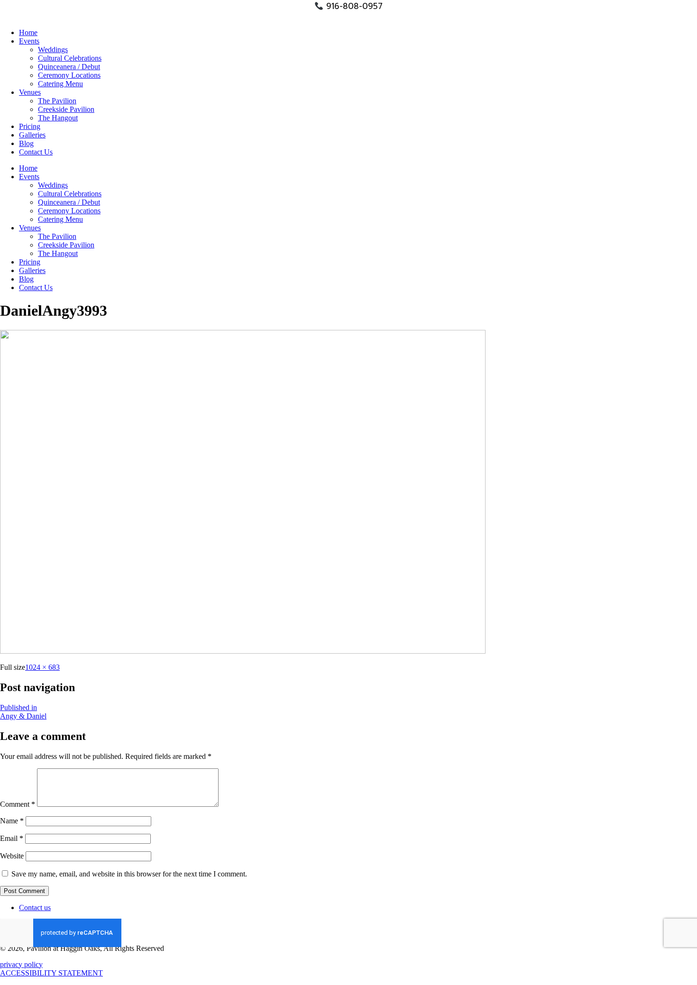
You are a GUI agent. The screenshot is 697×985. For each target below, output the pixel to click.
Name (12, 821)
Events (29, 41)
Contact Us (36, 152)
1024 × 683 (42, 667)
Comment (17, 804)
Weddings (53, 50)
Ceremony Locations (69, 75)
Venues (30, 92)
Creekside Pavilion (66, 109)
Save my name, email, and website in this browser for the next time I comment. (129, 874)
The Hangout (58, 118)
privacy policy (21, 964)
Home (28, 32)
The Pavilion (57, 101)
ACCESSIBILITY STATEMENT (51, 973)
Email (11, 838)
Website (12, 856)
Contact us (35, 907)
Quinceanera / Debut (69, 67)
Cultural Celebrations (69, 58)
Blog (26, 143)
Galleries (32, 135)
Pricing (29, 126)
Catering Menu (60, 84)
